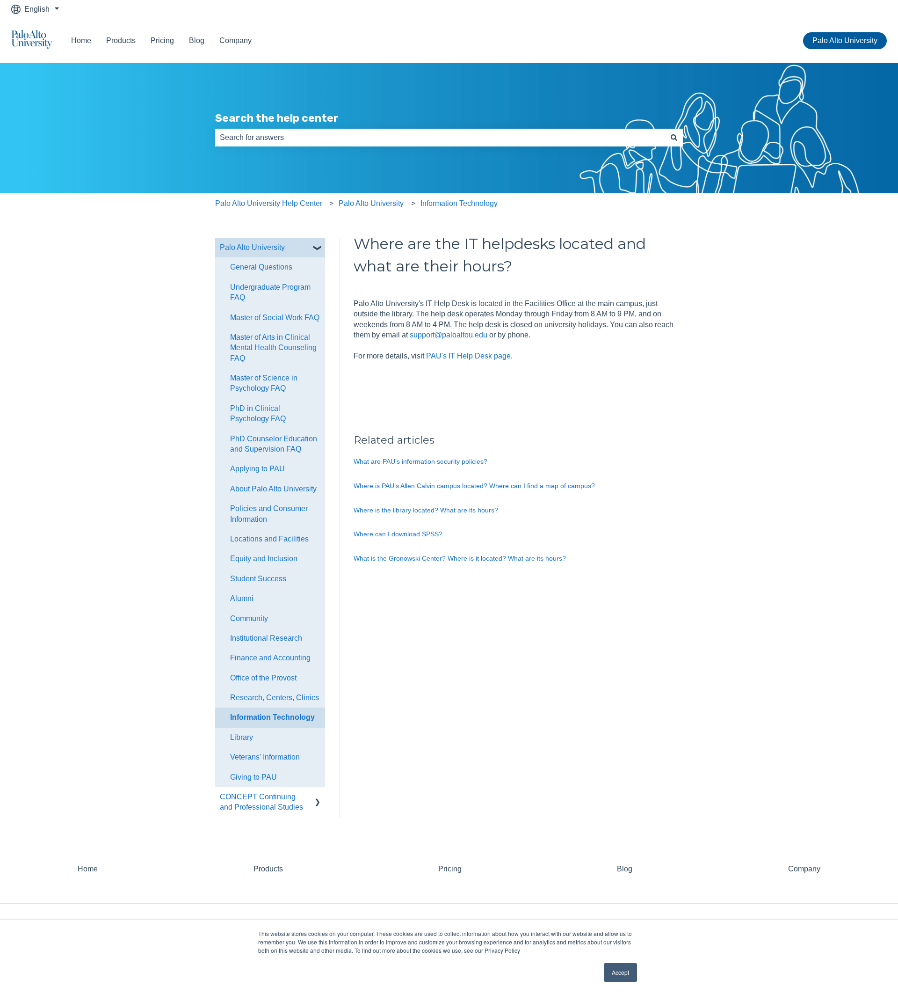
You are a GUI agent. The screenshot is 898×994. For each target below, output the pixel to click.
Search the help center (277, 117)
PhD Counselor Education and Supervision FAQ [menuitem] (273, 444)
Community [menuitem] (249, 618)
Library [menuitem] (241, 737)
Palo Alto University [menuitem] (252, 247)
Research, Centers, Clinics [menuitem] (274, 698)
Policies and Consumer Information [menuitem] (269, 513)
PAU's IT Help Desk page (468, 356)
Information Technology (459, 203)
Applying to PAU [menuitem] (257, 469)
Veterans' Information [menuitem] (265, 757)
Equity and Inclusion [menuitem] (263, 559)
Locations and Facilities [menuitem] (269, 539)
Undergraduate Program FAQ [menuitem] (270, 292)
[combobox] (440, 137)
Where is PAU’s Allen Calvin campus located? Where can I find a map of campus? (474, 486)
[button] (317, 248)
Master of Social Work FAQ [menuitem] (274, 318)
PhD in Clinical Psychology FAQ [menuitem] (258, 413)
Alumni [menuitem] (241, 598)
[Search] (674, 137)
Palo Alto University (844, 40)
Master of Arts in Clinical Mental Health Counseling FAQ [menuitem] (273, 347)
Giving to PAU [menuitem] (253, 777)
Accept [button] (620, 972)
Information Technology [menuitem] (272, 717)
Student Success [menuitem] (258, 579)
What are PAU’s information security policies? (420, 461)
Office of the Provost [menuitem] (263, 678)
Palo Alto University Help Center (268, 203)
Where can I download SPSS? (398, 534)
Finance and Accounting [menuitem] (270, 658)
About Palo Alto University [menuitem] (273, 489)
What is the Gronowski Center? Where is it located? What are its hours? (460, 558)
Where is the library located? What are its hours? (426, 510)
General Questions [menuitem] (261, 267)
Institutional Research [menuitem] (266, 638)
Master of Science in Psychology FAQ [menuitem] (263, 383)
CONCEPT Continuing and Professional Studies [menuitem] (261, 802)
